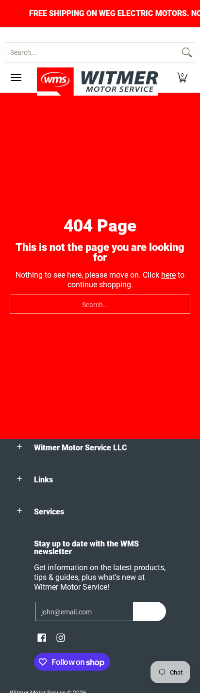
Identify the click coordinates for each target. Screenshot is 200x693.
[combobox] (92, 52)
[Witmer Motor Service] (97, 81)
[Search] (187, 52)
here (168, 275)
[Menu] (15, 78)
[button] (182, 78)
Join (149, 611)
